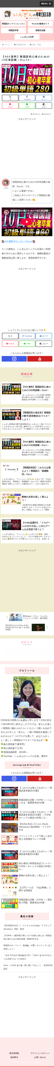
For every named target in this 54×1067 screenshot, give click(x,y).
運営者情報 (14, 1053)
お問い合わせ (40, 1057)
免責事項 (14, 1057)
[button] (44, 105)
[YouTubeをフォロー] (39, 359)
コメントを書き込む (27, 652)
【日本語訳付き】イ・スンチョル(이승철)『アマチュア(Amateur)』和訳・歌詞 (27, 927)
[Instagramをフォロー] (14, 359)
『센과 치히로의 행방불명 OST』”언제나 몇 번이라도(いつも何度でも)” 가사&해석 (27, 957)
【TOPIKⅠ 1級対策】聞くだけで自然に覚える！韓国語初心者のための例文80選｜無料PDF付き (27, 937)
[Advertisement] (27, 148)
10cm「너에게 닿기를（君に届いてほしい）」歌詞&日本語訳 (28, 967)
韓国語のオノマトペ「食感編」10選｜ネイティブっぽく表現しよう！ (27, 947)
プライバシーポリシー (40, 1053)
